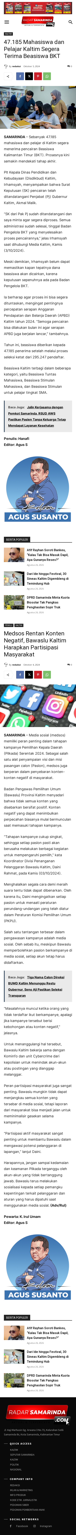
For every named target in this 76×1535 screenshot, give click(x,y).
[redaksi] (6, 66)
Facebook (22, 1526)
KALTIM (8, 33)
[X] (29, 76)
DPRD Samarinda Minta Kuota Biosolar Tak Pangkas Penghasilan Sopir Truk (48, 602)
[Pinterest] (38, 76)
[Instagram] (34, 1526)
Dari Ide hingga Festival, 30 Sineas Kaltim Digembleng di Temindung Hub (48, 578)
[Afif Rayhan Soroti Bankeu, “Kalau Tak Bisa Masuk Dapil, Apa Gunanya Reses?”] (14, 555)
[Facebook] (20, 76)
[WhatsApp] (47, 76)
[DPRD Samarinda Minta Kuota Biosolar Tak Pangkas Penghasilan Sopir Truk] (14, 602)
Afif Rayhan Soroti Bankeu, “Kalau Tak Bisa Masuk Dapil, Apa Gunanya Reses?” (47, 555)
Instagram (46, 1526)
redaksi (16, 66)
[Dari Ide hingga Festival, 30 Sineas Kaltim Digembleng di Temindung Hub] (14, 578)
